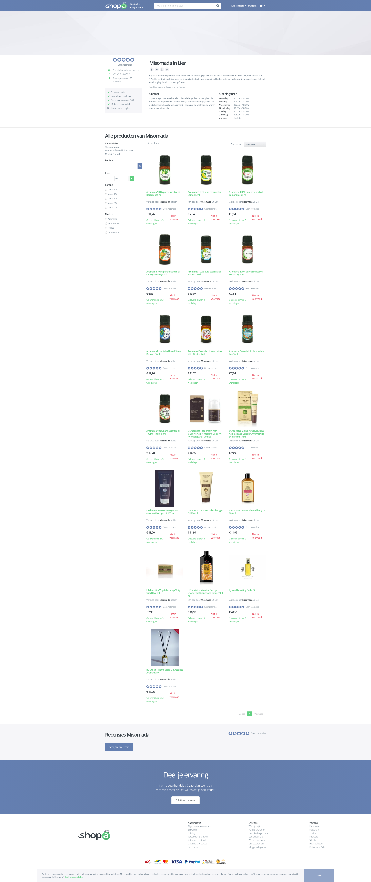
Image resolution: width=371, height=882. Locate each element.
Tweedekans (194, 847)
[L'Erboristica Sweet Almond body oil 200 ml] (247, 488)
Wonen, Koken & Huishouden (119, 150)
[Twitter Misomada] (157, 69)
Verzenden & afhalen (198, 836)
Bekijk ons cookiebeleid (74, 877)
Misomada (165, 201)
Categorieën (111, 143)
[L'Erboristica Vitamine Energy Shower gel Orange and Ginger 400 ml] (206, 567)
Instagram (314, 829)
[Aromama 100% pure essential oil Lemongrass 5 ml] (247, 169)
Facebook (314, 826)
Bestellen (192, 829)
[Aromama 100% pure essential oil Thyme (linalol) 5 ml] (164, 408)
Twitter (312, 833)
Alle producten (112, 146)
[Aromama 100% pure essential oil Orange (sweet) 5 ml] (164, 249)
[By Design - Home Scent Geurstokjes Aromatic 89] (164, 647)
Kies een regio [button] (237, 5)
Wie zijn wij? (254, 826)
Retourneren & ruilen (198, 840)
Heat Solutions (316, 843)
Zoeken (109, 160)
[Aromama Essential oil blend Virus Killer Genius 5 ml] (206, 328)
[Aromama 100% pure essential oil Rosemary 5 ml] (247, 249)
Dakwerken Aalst (317, 847)
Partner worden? (257, 829)
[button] (262, 5)
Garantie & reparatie (197, 843)
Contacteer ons (256, 836)
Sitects (312, 840)
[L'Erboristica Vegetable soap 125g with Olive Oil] (164, 567)
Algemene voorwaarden (199, 826)
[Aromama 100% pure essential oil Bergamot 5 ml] (164, 169)
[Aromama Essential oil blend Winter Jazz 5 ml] (247, 328)
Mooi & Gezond (112, 154)
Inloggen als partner (258, 847)
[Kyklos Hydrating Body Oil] (247, 567)
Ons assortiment (256, 843)
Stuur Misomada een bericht (125, 70)
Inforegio (313, 836)
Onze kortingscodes (258, 833)
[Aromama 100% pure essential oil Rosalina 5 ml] (206, 249)
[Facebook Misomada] (151, 69)
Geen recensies (125, 64)
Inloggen (252, 5)
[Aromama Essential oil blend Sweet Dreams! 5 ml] (164, 328)
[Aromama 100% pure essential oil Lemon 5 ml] (206, 169)
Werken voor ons (257, 840)
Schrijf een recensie (119, 747)
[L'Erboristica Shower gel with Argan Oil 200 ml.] (206, 488)
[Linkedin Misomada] (167, 69)
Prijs (107, 173)
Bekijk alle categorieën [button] (136, 5)
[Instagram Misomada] (162, 69)
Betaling (191, 833)
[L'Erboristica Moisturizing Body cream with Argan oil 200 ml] (164, 488)
